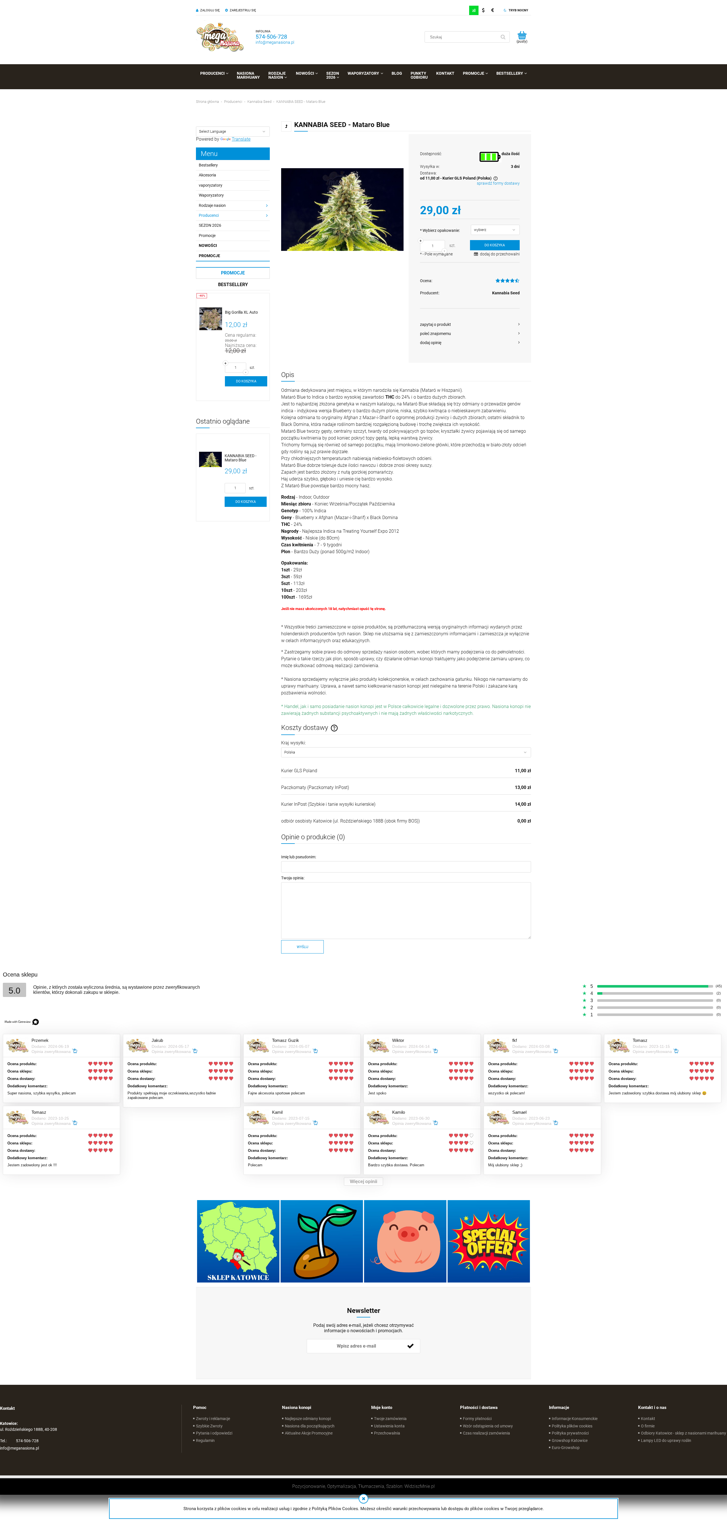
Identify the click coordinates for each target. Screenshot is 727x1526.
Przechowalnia (387, 1433)
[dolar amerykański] (483, 10)
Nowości (208, 245)
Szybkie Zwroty (209, 1426)
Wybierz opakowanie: (440, 230)
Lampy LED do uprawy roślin (666, 1440)
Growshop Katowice (570, 1440)
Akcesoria (207, 175)
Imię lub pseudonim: (298, 857)
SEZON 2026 (210, 225)
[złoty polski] (474, 10)
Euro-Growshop (566, 1447)
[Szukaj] (502, 37)
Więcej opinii (363, 1181)
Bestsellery (208, 165)
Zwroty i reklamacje (213, 1418)
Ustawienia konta (389, 1426)
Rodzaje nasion (212, 205)
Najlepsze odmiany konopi (308, 1418)
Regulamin (205, 1440)
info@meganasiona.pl (275, 42)
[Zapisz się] (410, 1346)
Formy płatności (477, 1418)
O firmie (648, 1426)
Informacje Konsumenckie (575, 1418)
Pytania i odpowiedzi (214, 1433)
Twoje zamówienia (390, 1418)
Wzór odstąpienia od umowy (488, 1426)
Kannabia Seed (506, 293)
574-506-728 (271, 36)
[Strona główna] (220, 37)
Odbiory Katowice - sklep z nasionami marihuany (683, 1433)
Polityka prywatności (570, 1433)
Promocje (207, 235)
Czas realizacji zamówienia (486, 1433)
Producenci (209, 215)
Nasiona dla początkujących (310, 1426)
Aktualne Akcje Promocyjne (309, 1433)
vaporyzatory (210, 185)
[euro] (492, 10)
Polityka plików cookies (572, 1426)
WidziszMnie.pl (419, 1486)
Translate (241, 139)
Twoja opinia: (292, 878)
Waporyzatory (211, 195)
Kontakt (648, 1418)
